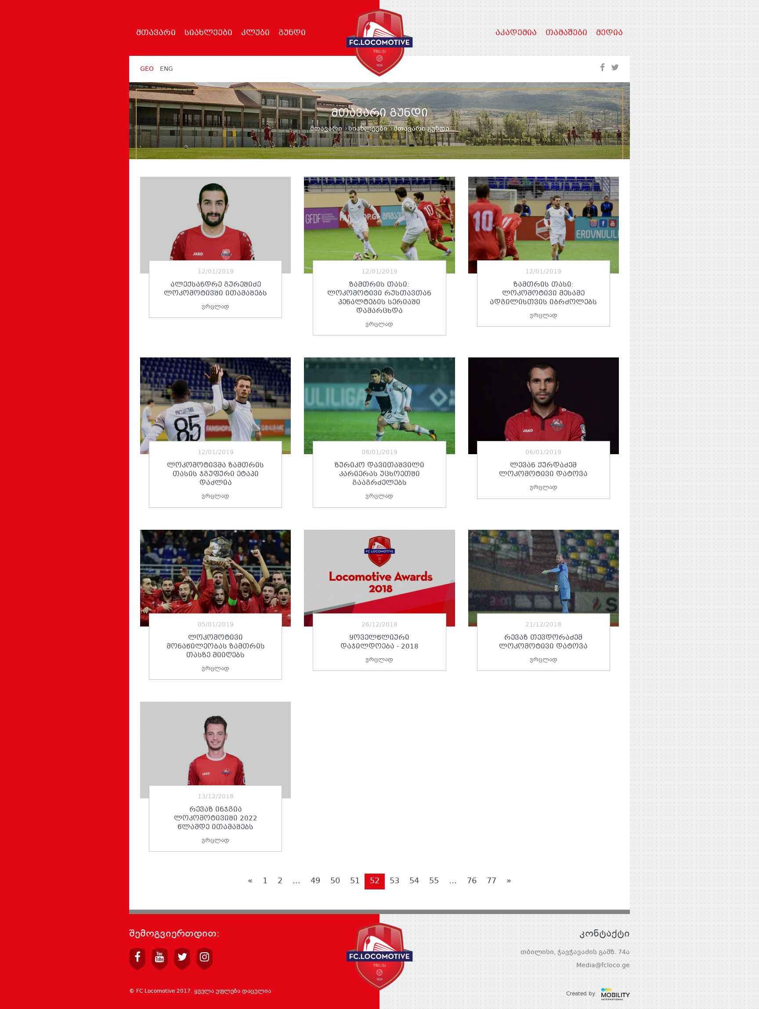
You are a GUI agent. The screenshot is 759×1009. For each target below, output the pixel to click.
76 (472, 881)
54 (414, 881)
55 (434, 881)
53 (394, 881)
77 (491, 881)
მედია (609, 33)
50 (335, 881)
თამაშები (566, 33)
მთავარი (156, 33)
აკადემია (516, 33)
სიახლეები (208, 33)
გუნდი (292, 33)
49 (315, 881)
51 (355, 881)
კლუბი (255, 33)
